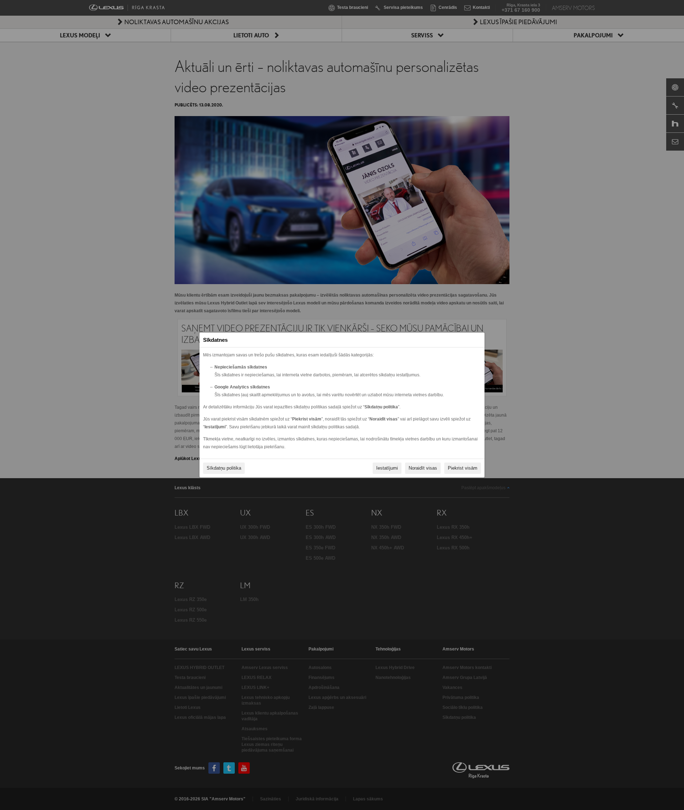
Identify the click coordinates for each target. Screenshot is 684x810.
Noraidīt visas (423, 468)
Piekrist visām (462, 468)
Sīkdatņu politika (224, 468)
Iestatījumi (387, 468)
